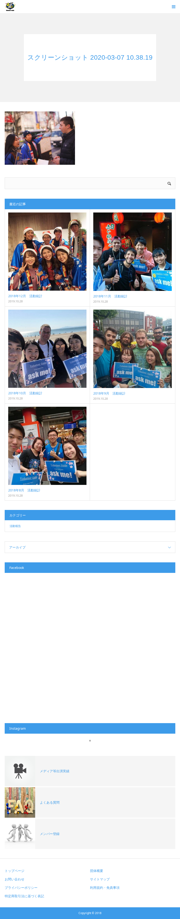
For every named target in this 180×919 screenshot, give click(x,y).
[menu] (173, 6)
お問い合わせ (14, 879)
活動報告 (15, 526)
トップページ (14, 870)
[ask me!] (10, 6)
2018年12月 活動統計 (25, 296)
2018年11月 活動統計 (110, 296)
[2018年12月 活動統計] (47, 251)
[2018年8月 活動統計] (47, 446)
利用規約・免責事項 (105, 887)
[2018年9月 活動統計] (132, 349)
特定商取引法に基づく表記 (24, 896)
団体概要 (96, 870)
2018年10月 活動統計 (25, 393)
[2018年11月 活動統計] (132, 251)
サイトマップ (100, 879)
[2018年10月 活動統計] (47, 349)
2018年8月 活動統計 (24, 490)
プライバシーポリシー (21, 887)
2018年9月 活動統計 (109, 393)
